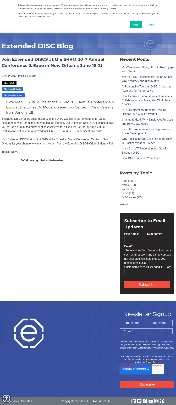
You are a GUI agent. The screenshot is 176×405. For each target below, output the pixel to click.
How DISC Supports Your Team (141, 158)
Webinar (130, 189)
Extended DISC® (12, 118)
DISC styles (132, 197)
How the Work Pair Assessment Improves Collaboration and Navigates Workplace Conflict (147, 100)
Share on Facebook (13, 95)
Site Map (26, 401)
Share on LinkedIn (12, 89)
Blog (128, 180)
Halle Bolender (28, 76)
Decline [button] (150, 24)
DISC (128, 193)
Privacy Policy (152, 362)
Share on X (9, 83)
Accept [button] (136, 24)
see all (124, 204)
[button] (6, 398)
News (14, 151)
